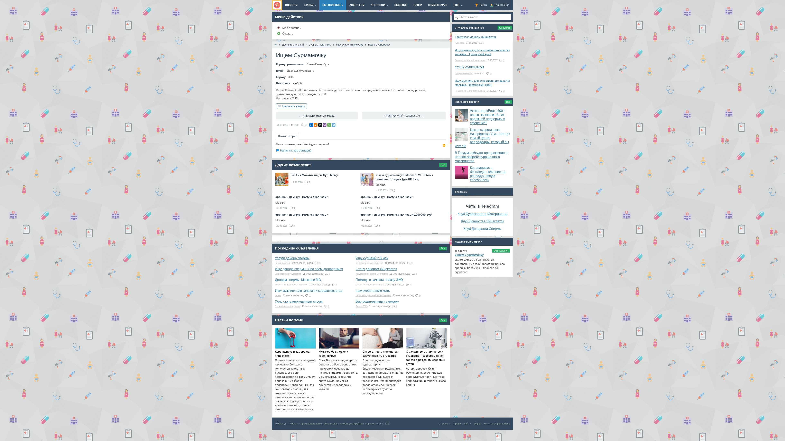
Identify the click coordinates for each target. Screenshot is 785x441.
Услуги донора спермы (292, 258)
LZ (306, 125)
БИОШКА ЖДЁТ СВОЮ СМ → (404, 115)
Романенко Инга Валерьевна (470, 60)
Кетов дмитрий (282, 263)
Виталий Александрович (287, 306)
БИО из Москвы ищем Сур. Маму (314, 175)
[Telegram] (333, 125)
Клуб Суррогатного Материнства (482, 214)
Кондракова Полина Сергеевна (372, 274)
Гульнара (459, 43)
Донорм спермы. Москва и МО (298, 280)
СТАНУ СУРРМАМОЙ (469, 67)
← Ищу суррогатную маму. (317, 115)
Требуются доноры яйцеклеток (475, 36)
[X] (320, 125)
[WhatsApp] (329, 125)
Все (443, 165)
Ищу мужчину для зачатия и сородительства (308, 290)
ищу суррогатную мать (373, 290)
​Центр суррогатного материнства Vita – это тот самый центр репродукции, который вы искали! (482, 138)
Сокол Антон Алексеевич (369, 284)
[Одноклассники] (315, 125)
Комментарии (287, 136)
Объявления (501, 250)
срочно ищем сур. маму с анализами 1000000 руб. (396, 214)
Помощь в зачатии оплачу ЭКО (379, 280)
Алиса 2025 (362, 306)
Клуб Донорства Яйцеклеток (482, 221)
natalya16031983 (463, 73)
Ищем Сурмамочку (469, 255)
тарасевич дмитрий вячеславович (373, 295)
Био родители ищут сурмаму (377, 301)
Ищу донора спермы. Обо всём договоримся (309, 269)
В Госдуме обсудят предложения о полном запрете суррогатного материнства (481, 157)
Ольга (278, 295)
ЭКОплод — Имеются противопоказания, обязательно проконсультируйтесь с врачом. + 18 (328, 423)
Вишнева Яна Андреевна (288, 274)
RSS (444, 145)
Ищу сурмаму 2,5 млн (372, 258)
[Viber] (324, 125)
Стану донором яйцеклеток (376, 269)
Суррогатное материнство (369, 263)
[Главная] (275, 44)
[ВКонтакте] (311, 125)
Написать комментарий (296, 150)
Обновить (504, 27)
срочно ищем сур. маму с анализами (301, 196)
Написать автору (293, 106)
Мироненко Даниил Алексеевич (291, 284)
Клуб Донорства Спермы (482, 229)
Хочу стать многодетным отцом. (299, 301)
